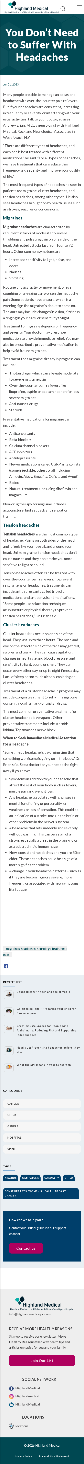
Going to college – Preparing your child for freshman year (46, 1011)
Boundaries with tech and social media (43, 991)
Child (11, 1115)
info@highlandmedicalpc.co (28, 1314)
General (13, 1126)
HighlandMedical (27, 1388)
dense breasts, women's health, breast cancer (35, 1193)
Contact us (26, 1248)
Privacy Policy (23, 1456)
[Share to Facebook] (6, 966)
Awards (11, 1177)
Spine (11, 1149)
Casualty (51, 1177)
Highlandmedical (27, 1396)
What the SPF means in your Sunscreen (44, 1064)
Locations (21, 1426)
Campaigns (30, 1177)
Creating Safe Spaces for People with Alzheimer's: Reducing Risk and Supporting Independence (47, 1030)
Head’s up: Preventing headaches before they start (48, 1050)
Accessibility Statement (54, 1456)
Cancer (13, 1103)
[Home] (31, 7)
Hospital (14, 1137)
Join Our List (42, 1360)
